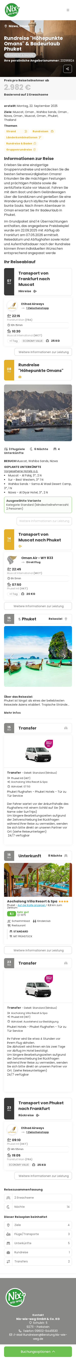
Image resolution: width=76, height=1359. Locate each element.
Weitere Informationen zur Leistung (44, 352)
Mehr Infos (12, 713)
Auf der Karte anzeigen (32, 905)
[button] (68, 10)
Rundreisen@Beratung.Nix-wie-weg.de (45, 1337)
